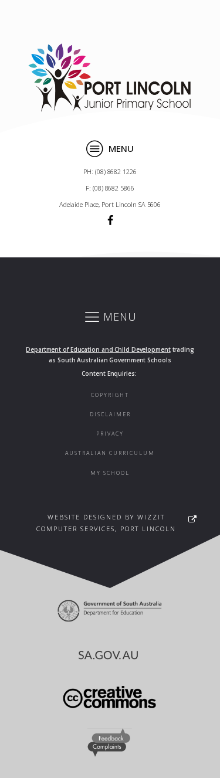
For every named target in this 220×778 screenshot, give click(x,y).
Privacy (110, 433)
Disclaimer (110, 414)
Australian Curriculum (110, 453)
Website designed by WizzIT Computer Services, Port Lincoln (106, 522)
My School (110, 473)
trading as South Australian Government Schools (110, 354)
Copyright (110, 395)
